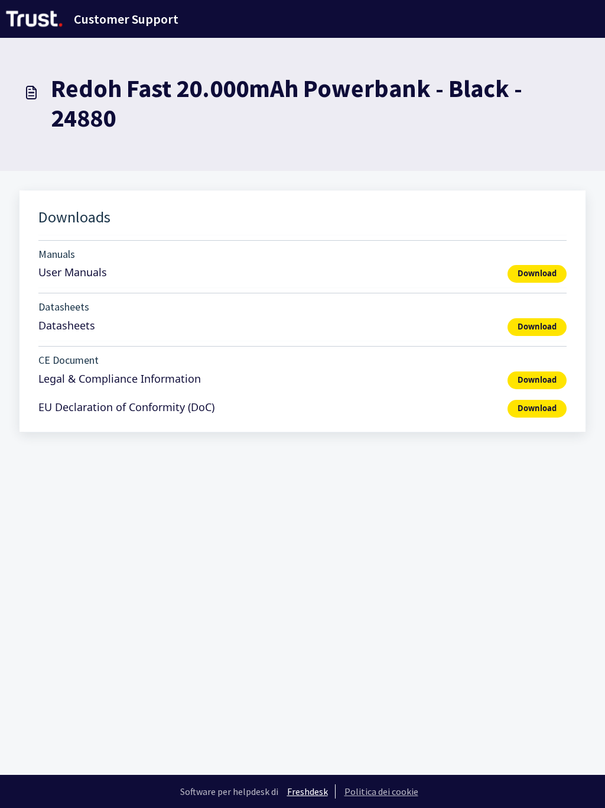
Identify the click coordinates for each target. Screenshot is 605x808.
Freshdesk (307, 791)
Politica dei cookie (381, 791)
